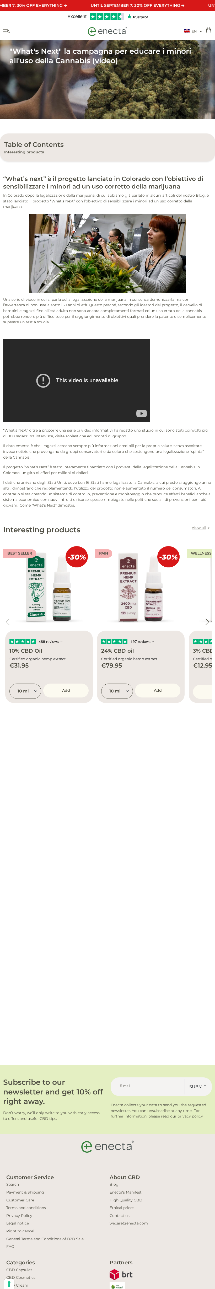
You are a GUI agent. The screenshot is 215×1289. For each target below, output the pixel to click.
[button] (193, 31)
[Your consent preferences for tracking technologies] (9, 1284)
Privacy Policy (19, 1215)
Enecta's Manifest (126, 1192)
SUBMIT (197, 1086)
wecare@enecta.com (129, 1223)
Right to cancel (20, 1231)
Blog (114, 1184)
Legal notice (17, 1223)
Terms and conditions (26, 1207)
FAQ (10, 1246)
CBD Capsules (19, 1269)
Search (12, 1184)
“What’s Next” (63, 201)
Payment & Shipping (25, 1192)
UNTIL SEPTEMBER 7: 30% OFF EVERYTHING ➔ (138, 5)
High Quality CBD (126, 1200)
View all (199, 527)
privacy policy (190, 1116)
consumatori (184, 488)
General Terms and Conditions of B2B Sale (45, 1239)
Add (66, 690)
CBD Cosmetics (20, 1277)
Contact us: (120, 1215)
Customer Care (20, 1200)
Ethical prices (122, 1207)
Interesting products (24, 152)
